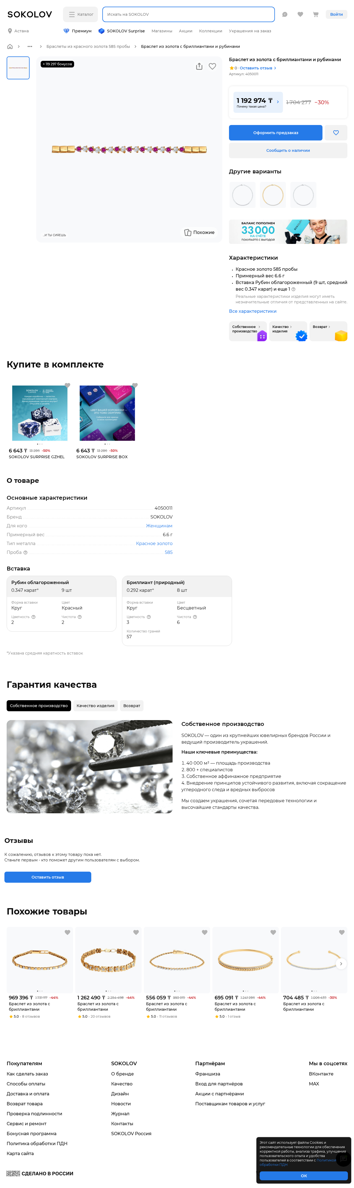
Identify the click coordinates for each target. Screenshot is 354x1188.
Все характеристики (253, 311)
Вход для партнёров (219, 1084)
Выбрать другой (76, 26)
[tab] (39, 705)
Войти (336, 14)
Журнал (120, 1113)
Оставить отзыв (256, 68)
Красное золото (154, 543)
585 (169, 552)
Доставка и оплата (28, 1093)
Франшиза (207, 1074)
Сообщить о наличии (288, 150)
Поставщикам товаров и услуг (230, 1103)
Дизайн (120, 1093)
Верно (29, 26)
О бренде (122, 1074)
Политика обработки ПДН (37, 1143)
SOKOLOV (124, 1064)
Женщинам (159, 525)
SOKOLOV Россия (131, 1133)
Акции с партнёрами (219, 1093)
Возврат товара (25, 1103)
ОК (304, 1175)
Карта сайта (20, 1153)
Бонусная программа (31, 1133)
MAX (314, 1084)
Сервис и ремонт (26, 1123)
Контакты (122, 1123)
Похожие (204, 232)
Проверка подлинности (34, 1113)
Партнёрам (210, 1064)
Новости (121, 1103)
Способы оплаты (26, 1084)
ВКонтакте (321, 1074)
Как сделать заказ (27, 1074)
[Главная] (10, 46)
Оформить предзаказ (275, 132)
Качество (121, 1084)
